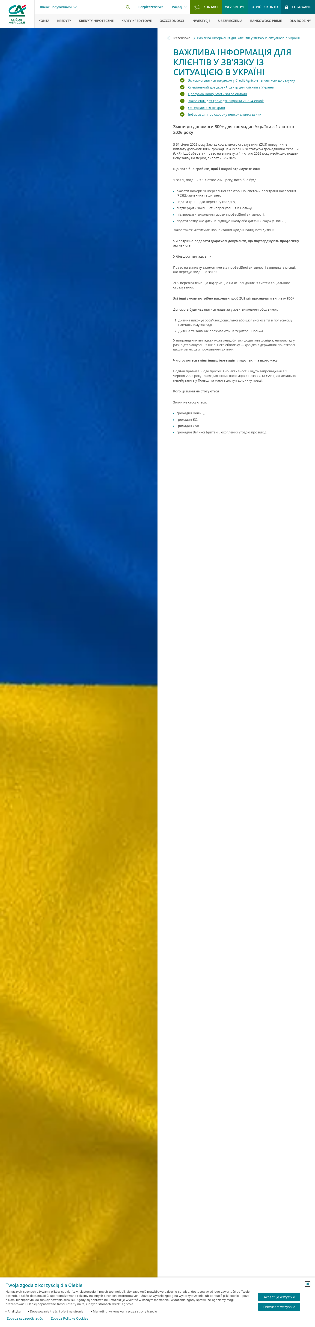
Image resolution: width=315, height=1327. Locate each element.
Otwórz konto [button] (265, 7)
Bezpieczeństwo (150, 7)
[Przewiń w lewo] (169, 38)
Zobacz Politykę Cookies (69, 1318)
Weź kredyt (235, 7)
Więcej (177, 7)
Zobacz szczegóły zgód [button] (25, 1318)
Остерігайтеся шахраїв (206, 108)
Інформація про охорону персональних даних (224, 114)
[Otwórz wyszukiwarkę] (128, 7)
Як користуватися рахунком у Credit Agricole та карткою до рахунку (241, 80)
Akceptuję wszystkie (279, 1297)
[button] (307, 1284)
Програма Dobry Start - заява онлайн (217, 94)
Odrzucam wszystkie (279, 1307)
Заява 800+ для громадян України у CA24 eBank (226, 101)
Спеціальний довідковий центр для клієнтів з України (231, 87)
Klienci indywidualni (56, 7)
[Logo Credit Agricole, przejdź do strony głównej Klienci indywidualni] (17, 14)
